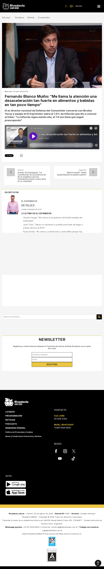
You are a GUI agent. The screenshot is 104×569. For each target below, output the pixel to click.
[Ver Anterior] (11, 172)
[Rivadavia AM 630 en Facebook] (57, 451)
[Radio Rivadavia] (16, 401)
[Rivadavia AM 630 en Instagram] (66, 451)
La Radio (10, 412)
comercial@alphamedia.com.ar (64, 527)
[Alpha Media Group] (52, 555)
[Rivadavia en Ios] (15, 492)
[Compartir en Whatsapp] (21, 155)
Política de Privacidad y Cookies (19, 432)
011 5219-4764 (60, 419)
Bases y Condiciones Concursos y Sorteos (23, 436)
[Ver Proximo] (93, 172)
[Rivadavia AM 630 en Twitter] (75, 451)
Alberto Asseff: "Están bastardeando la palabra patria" (71, 173)
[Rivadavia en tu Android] (15, 484)
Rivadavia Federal (15, 428)
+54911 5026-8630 (62, 428)
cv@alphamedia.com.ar (52, 530)
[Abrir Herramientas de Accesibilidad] (98, 563)
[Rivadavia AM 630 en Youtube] (60, 458)
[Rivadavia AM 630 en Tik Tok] (73, 458)
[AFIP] (52, 541)
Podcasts (11, 424)
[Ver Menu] (98, 6)
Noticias (10, 420)
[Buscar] (99, 316)
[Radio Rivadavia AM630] (13, 6)
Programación (13, 416)
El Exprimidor (29, 201)
